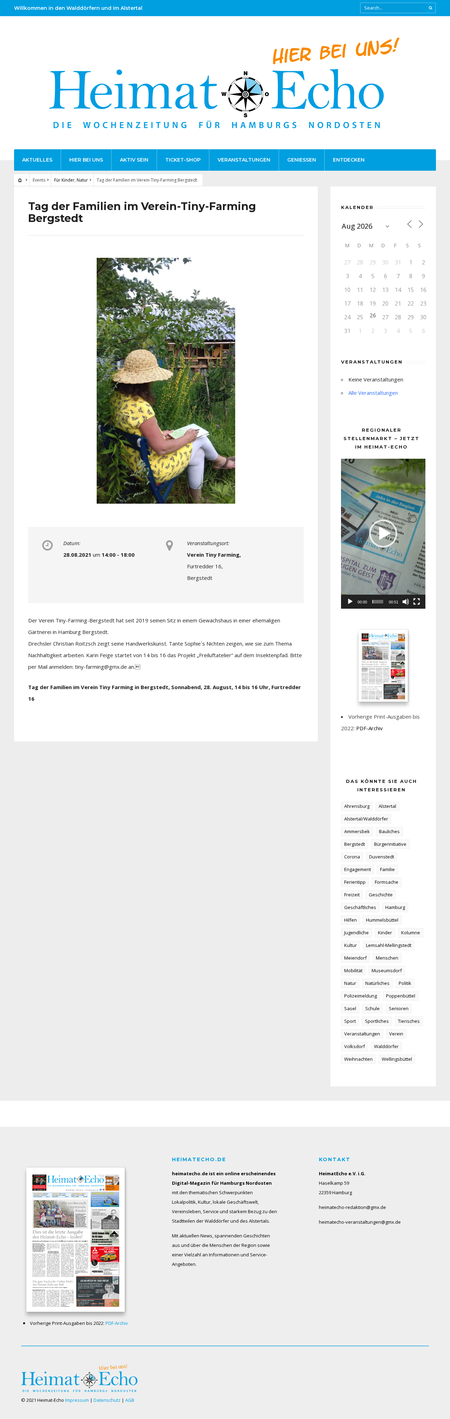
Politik (405, 983)
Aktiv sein (134, 160)
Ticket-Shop (183, 160)
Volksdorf (354, 1046)
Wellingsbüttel (397, 1059)
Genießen (301, 160)
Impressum (77, 1400)
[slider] (377, 601)
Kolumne (410, 932)
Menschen (387, 958)
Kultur (350, 945)
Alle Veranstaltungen (373, 392)
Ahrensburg (356, 806)
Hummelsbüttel (382, 920)
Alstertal (387, 806)
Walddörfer (386, 1046)
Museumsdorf (387, 970)
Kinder (385, 932)
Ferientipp (355, 882)
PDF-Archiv (369, 728)
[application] (383, 534)
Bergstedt (354, 844)
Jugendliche (356, 932)
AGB (129, 1400)
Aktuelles (37, 160)
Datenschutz (107, 1400)
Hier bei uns (86, 160)
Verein (396, 1034)
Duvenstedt (381, 857)
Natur (82, 180)
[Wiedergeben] (350, 601)
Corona (352, 857)
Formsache (386, 882)
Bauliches (389, 831)
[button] (383, 533)
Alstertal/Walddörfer (366, 819)
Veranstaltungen (244, 160)
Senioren (399, 1008)
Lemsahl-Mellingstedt (388, 945)
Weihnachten (358, 1059)
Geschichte (381, 894)
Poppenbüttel (400, 996)
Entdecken (349, 160)
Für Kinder (64, 180)
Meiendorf (355, 958)
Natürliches (377, 983)
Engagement (357, 869)
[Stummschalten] (405, 601)
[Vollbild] (416, 601)
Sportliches (377, 1021)
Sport (350, 1021)
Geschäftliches (360, 907)
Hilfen (350, 920)
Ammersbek (357, 831)
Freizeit (352, 894)
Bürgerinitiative (390, 844)
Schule (372, 1008)
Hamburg (395, 907)
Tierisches (409, 1021)
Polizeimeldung (360, 996)
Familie (387, 869)
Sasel (350, 1008)
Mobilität (353, 970)
